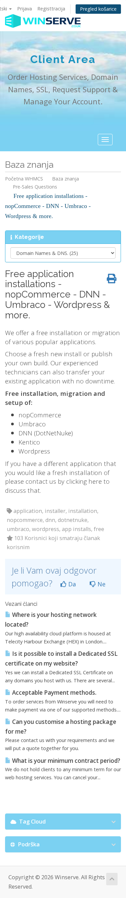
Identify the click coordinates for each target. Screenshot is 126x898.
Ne (101, 584)
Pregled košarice (98, 9)
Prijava (24, 8)
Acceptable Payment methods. (53, 692)
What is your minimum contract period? (65, 760)
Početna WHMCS (24, 178)
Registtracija (51, 8)
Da (71, 584)
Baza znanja (65, 178)
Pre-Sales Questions (35, 186)
